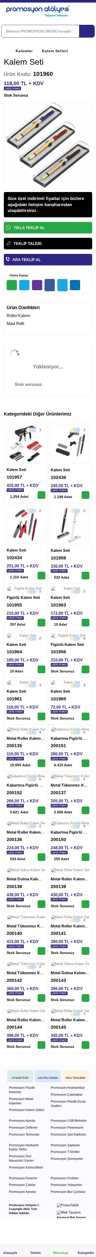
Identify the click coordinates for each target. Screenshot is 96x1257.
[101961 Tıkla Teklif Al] (41, 716)
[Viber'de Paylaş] (37, 285)
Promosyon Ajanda (22, 1121)
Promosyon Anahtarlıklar (68, 1088)
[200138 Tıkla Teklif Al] (41, 904)
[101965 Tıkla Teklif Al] (85, 716)
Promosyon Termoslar (24, 1134)
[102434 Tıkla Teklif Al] (41, 575)
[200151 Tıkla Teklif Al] (85, 763)
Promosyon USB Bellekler (69, 1121)
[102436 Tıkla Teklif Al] (85, 495)
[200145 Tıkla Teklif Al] (85, 1045)
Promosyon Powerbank (67, 1127)
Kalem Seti (16, 469)
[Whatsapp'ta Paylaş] (12, 285)
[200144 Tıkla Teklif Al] (41, 1045)
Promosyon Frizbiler (65, 1178)
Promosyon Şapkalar (65, 1145)
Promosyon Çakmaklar (66, 1094)
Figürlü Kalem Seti (23, 597)
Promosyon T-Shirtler (65, 1152)
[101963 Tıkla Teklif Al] (85, 622)
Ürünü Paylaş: (19, 275)
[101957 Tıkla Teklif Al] (41, 495)
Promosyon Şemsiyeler (67, 1159)
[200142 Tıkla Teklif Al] (41, 998)
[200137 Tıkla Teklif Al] (85, 810)
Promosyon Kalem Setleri (26, 1110)
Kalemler (24, 51)
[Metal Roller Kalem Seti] (70, 870)
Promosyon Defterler (23, 1127)
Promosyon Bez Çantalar (68, 1192)
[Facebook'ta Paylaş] (50, 285)
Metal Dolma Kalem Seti (28, 879)
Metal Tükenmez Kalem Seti (32, 926)
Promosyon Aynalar (22, 1192)
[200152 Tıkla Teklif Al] (41, 810)
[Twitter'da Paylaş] (62, 285)
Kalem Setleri (55, 51)
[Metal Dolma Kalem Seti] (26, 870)
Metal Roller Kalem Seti (28, 738)
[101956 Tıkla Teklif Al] (85, 669)
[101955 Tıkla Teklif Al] (41, 622)
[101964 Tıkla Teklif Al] (41, 669)
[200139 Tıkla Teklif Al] (85, 904)
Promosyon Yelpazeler (66, 1185)
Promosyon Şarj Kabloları (68, 1134)
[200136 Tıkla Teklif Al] (41, 857)
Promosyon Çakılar (22, 1185)
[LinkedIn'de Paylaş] (75, 285)
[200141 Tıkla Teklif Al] (85, 951)
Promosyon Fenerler (23, 1178)
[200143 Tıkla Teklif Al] (85, 998)
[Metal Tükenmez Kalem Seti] (26, 917)
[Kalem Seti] (26, 444)
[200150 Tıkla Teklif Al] (85, 857)
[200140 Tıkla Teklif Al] (41, 951)
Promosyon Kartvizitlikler (26, 1167)
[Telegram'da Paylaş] (24, 285)
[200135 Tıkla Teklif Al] (41, 763)
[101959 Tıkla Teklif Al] (85, 575)
